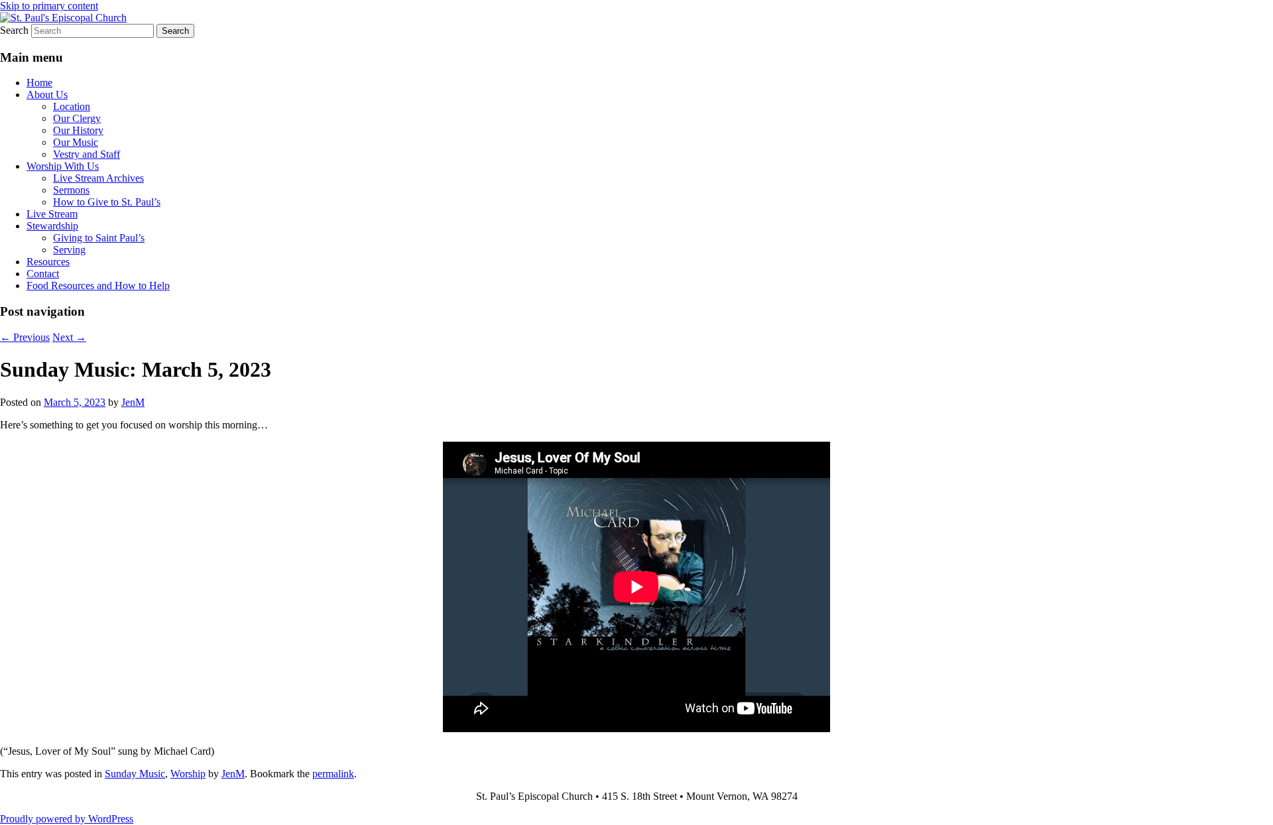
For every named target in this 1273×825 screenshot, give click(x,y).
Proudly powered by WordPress (66, 818)
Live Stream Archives (98, 178)
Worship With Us (63, 166)
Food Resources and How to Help (98, 285)
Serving (69, 249)
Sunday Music (135, 773)
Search (14, 30)
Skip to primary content (49, 5)
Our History (78, 130)
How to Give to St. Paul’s (106, 202)
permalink (333, 773)
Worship (188, 773)
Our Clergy (77, 118)
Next (69, 337)
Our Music (75, 142)
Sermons (71, 190)
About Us (47, 94)
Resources (48, 261)
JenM (133, 402)
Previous (25, 337)
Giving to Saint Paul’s (99, 237)
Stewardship (52, 225)
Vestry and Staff (86, 154)
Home (39, 82)
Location (71, 106)
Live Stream (52, 214)
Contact (43, 273)
